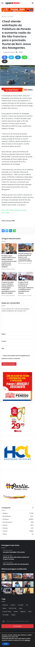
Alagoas (5, 513)
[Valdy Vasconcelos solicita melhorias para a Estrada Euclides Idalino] (17, 584)
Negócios (23, 611)
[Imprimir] (5, 61)
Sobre (30, 611)
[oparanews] (12, 3)
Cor (27, 605)
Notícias (5, 528)
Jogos (20, 608)
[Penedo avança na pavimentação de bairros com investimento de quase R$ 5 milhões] (25, 247)
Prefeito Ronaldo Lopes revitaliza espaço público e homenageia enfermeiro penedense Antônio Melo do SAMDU (9, 287)
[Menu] (2, 4)
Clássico (13, 605)
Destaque (11, 16)
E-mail (4, 341)
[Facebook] (5, 57)
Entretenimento (7, 522)
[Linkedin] (18, 57)
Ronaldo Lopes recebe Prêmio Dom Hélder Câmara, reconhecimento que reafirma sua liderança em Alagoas (9, 261)
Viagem (13, 614)
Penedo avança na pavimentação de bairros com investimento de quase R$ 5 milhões (25, 257)
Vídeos (5, 534)
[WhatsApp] (24, 57)
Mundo (16, 611)
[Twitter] (11, 57)
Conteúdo (20, 605)
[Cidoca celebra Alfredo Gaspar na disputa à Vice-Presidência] (28, 584)
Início (5, 16)
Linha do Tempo (7, 611)
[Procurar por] (33, 4)
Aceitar (6, 644)
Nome (4, 334)
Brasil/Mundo (7, 516)
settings (27, 640)
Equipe (4, 608)
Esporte (5, 525)
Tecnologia (6, 614)
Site (3, 348)
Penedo (5, 531)
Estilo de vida (12, 608)
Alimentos (5, 605)
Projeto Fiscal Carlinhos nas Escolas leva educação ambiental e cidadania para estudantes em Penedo (25, 287)
